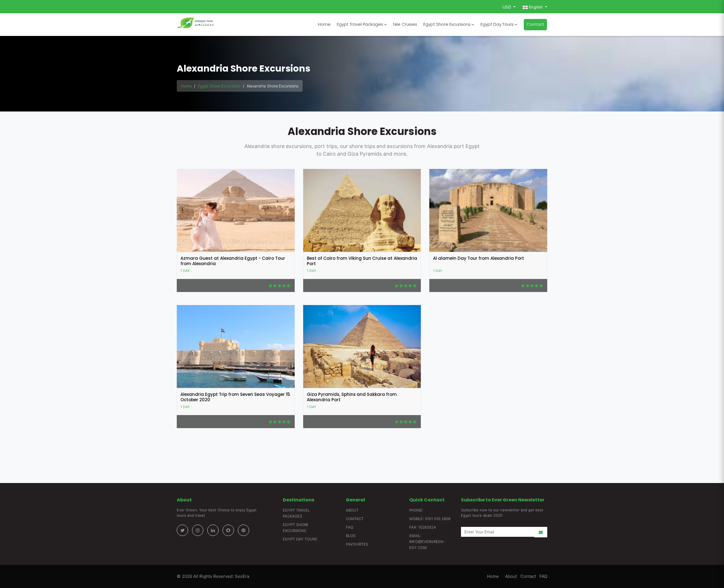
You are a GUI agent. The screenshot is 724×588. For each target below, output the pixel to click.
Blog (351, 535)
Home (324, 24)
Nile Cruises (405, 24)
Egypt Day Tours (300, 539)
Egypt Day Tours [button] (497, 24)
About (352, 510)
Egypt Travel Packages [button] (360, 24)
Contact (535, 24)
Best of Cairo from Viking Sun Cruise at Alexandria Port (362, 261)
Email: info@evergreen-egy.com (427, 541)
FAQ (349, 527)
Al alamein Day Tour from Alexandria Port (478, 258)
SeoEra (241, 576)
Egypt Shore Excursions (219, 85)
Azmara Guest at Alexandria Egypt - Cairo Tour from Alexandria (232, 261)
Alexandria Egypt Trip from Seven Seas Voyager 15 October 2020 (235, 397)
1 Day (185, 271)
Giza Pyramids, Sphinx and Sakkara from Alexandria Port (352, 397)
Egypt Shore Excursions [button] (447, 24)
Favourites (357, 544)
